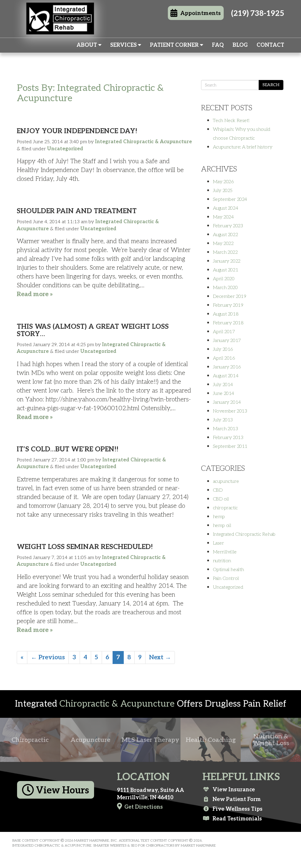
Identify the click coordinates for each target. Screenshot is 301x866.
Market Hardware (198, 845)
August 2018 (226, 314)
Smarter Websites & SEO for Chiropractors (133, 845)
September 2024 (230, 199)
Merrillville (225, 552)
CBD (218, 490)
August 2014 (226, 376)
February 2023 (228, 226)
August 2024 (225, 208)
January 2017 (227, 340)
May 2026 (223, 182)
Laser (218, 543)
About (87, 45)
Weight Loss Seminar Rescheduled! (85, 547)
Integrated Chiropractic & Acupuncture (143, 142)
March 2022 (225, 252)
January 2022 (226, 261)
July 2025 (223, 190)
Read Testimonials (237, 819)
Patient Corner (175, 45)
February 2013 (228, 437)
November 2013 (230, 411)
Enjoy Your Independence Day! (77, 131)
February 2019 (228, 305)
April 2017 (224, 332)
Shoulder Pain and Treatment (77, 211)
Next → (160, 657)
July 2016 (223, 349)
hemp (219, 517)
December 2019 (229, 296)
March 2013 (225, 429)
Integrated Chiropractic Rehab (244, 534)
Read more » (35, 294)
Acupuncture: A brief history (242, 147)
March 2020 (225, 288)
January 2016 (227, 367)
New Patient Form (237, 799)
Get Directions (143, 807)
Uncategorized (65, 149)
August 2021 (225, 270)
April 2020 (224, 279)
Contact (270, 45)
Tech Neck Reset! (231, 121)
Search (271, 84)
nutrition (222, 561)
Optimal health (228, 570)
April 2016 (224, 358)
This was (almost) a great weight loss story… (93, 330)
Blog (240, 45)
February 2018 (228, 323)
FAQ (218, 45)
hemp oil (222, 525)
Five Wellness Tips (237, 809)
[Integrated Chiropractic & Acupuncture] (60, 25)
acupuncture (226, 481)
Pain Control (226, 578)
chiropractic (225, 508)
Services (124, 45)
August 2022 (225, 235)
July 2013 (223, 420)
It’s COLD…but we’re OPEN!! (67, 449)
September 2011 (230, 446)
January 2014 (227, 402)
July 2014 (223, 385)
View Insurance (234, 789)
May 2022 (223, 243)
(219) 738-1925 (257, 13)
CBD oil (221, 499)
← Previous (48, 657)
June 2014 (223, 393)
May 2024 (223, 217)
